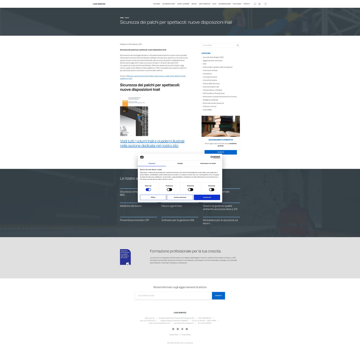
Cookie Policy (173, 335)
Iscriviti (220, 152)
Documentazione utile (211, 87)
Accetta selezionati (180, 197)
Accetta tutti (207, 197)
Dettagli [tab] (180, 163)
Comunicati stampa (210, 70)
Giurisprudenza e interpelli (212, 90)
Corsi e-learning (183, 4)
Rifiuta (153, 197)
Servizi (194, 4)
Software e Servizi (209, 106)
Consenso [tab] (151, 163)
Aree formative (204, 4)
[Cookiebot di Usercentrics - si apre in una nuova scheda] (212, 157)
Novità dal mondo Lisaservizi (213, 103)
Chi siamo (156, 4)
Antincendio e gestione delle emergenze (217, 67)
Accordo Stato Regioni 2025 (213, 57)
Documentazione (225, 4)
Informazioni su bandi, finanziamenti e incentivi (220, 97)
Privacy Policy (186, 335)
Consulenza (207, 74)
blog (127, 17)
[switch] (169, 189)
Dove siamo (237, 4)
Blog (214, 4)
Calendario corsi (168, 4)
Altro (204, 64)
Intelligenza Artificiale (210, 100)
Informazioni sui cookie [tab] (208, 163)
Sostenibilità (207, 110)
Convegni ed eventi (210, 77)
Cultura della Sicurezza (211, 83)
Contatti (246, 4)
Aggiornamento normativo (212, 61)
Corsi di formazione (210, 80)
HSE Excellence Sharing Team (214, 93)
